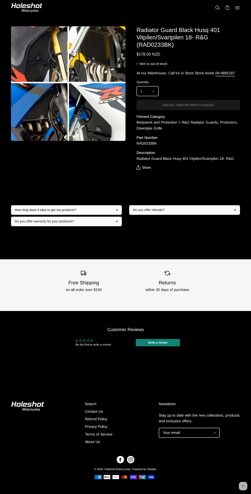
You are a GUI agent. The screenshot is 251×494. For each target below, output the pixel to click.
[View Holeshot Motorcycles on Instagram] (130, 459)
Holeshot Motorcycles (117, 469)
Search (90, 404)
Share (146, 167)
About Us (92, 442)
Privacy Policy (96, 427)
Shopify (151, 469)
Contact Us (94, 411)
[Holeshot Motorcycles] (26, 8)
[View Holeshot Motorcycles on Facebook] (120, 459)
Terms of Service (98, 434)
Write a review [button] (157, 342)
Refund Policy (96, 419)
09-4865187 (225, 73)
